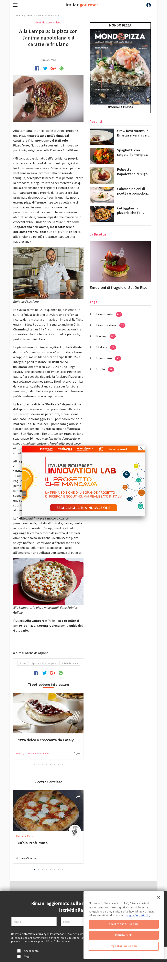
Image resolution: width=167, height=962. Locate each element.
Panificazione (110, 325)
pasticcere (108, 358)
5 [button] (50, 765)
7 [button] (59, 765)
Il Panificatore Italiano (47, 15)
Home (19, 15)
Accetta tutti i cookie (123, 924)
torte (104, 369)
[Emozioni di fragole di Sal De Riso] (120, 261)
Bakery (105, 347)
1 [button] (34, 765)
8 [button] (63, 765)
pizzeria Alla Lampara (44, 663)
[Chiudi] (158, 897)
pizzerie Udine (70, 663)
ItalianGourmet (29, 858)
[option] (48, 726)
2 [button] (38, 765)
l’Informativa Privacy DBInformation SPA (46, 934)
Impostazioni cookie (123, 946)
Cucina (105, 336)
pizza (23, 663)
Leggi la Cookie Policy (137, 915)
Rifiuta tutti (123, 935)
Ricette (20, 836)
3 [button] (42, 765)
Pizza (30, 836)
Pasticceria (109, 314)
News (29, 15)
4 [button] (46, 765)
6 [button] (55, 765)
